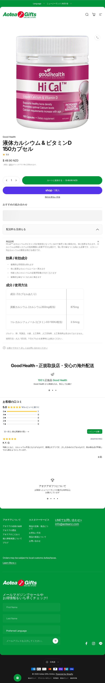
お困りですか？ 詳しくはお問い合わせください (27, 348)
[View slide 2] (52, 390)
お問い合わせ (34, 541)
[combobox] (39, 3)
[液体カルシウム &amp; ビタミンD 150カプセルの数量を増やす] (17, 180)
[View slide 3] (55, 390)
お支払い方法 (34, 533)
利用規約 (56, 678)
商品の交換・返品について (38, 527)
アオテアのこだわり (11, 534)
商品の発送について (37, 537)
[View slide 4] (57, 498)
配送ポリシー (64, 678)
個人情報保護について (12, 538)
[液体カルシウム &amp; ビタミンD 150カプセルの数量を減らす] (6, 180)
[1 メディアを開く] (97, 37)
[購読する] (55, 641)
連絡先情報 (73, 678)
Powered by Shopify (64, 674)
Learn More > (9, 562)
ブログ (5, 542)
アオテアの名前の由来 (12, 526)
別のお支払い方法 (52, 197)
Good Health (9, 136)
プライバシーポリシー (45, 678)
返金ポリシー (32, 678)
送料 (10, 165)
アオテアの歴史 (9, 530)
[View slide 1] (49, 390)
